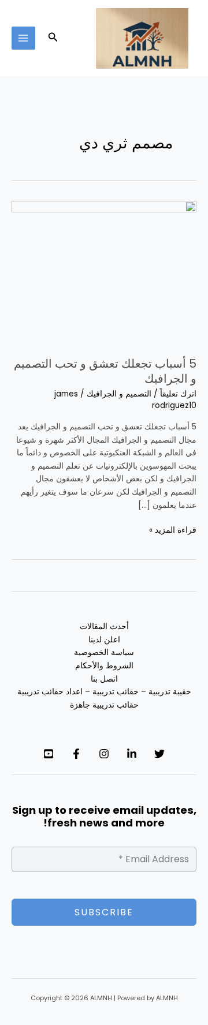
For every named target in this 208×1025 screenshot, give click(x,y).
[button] (52, 38)
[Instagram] (104, 754)
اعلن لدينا (104, 639)
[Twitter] (159, 754)
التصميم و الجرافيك (119, 393)
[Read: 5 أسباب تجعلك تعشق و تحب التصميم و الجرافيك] (104, 272)
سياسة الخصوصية (104, 652)
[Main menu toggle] (23, 38)
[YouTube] (48, 754)
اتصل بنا (104, 679)
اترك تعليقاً (178, 393)
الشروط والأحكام (104, 665)
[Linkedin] (132, 754)
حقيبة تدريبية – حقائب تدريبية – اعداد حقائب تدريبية (104, 691)
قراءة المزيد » (172, 530)
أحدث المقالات (104, 626)
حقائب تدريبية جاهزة (104, 704)
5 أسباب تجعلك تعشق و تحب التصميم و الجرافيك (105, 371)
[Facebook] (76, 754)
